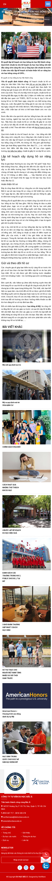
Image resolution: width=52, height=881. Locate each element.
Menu (48, 4)
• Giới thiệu (25, 833)
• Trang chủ (6, 833)
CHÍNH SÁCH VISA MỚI (11, 447)
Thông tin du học (15, 19)
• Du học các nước (8, 836)
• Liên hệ (24, 840)
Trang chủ (5, 19)
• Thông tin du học (28, 836)
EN (4, 4)
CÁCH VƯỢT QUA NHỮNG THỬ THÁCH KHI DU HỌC (10, 487)
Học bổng (25, 19)
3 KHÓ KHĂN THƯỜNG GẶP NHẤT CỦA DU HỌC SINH (11, 627)
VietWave (42, 877)
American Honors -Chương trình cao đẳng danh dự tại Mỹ (11, 714)
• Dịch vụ (5, 840)
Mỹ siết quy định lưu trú (11, 365)
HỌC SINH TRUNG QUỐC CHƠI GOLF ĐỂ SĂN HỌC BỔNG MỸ (10, 759)
